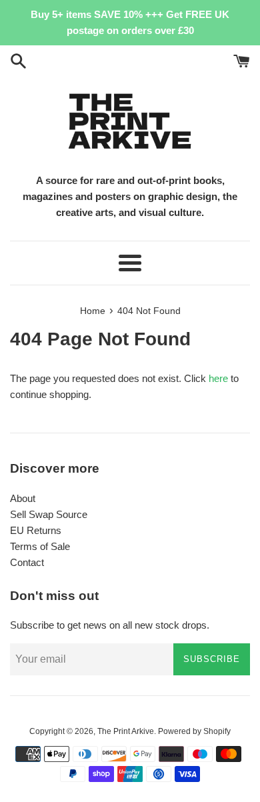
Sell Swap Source (48, 514)
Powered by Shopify (194, 731)
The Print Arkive (125, 731)
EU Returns (35, 530)
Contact (27, 562)
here (218, 378)
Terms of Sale (40, 546)
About (22, 498)
